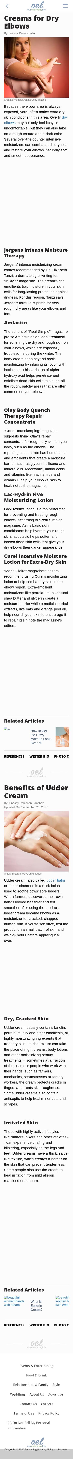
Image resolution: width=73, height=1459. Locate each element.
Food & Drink (36, 1375)
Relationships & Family (30, 1384)
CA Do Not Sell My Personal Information (29, 1425)
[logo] (36, 6)
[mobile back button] (7, 6)
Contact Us (28, 1404)
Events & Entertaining (37, 1366)
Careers (47, 1404)
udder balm (55, 880)
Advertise (55, 1394)
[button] (7, 6)
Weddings (18, 1394)
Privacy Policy (49, 1413)
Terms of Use (24, 1413)
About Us (37, 1394)
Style (56, 1384)
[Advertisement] (36, 207)
